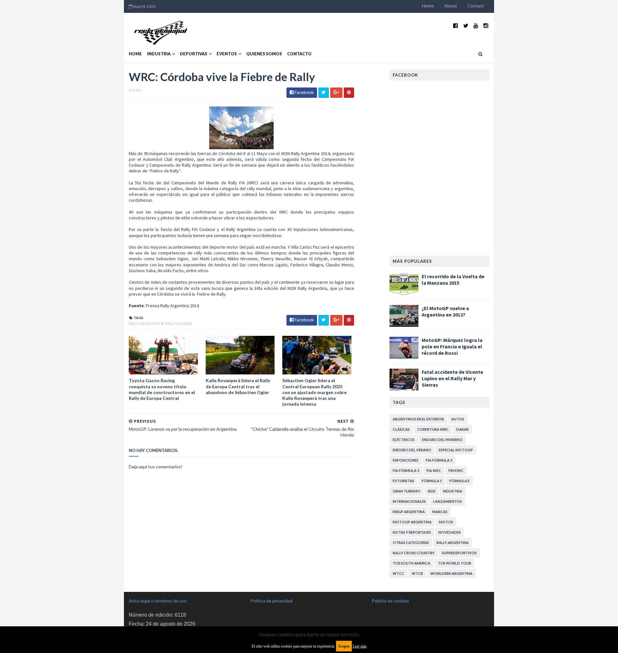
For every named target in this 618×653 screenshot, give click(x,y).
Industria (159, 53)
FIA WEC (433, 470)
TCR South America (411, 563)
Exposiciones (405, 460)
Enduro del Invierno (442, 439)
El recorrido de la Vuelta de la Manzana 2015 (453, 279)
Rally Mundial (178, 323)
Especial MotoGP (456, 450)
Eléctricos (404, 439)
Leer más (360, 646)
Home (428, 5)
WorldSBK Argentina (451, 573)
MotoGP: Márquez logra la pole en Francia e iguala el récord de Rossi (452, 346)
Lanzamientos (447, 501)
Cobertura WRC (433, 429)
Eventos (227, 53)
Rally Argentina (144, 323)
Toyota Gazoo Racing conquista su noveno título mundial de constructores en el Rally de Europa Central (162, 389)
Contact (475, 5)
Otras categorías (411, 542)
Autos (457, 419)
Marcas (439, 512)
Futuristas (403, 481)
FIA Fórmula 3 (406, 470)
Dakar (462, 429)
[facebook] (455, 25)
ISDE (431, 491)
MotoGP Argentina (412, 522)
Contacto (299, 53)
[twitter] (465, 25)
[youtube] (476, 25)
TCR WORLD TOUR (454, 563)
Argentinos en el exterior (418, 419)
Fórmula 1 (432, 481)
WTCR (417, 573)
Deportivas (193, 53)
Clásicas (401, 429)
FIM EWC (456, 470)
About (450, 5)
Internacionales (409, 501)
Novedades (449, 532)
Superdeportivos (459, 553)
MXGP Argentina (409, 512)
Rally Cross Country (414, 553)
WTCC (398, 573)
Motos (446, 522)
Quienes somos (264, 53)
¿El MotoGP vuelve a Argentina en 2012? (445, 311)
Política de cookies (390, 600)
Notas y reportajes (412, 532)
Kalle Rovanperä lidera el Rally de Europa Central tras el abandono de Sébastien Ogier (238, 386)
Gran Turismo (406, 491)
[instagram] (485, 25)
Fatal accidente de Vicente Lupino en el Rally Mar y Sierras (452, 378)
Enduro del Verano (412, 450)
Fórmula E (459, 481)
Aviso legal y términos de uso (158, 600)
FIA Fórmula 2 (439, 460)
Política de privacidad (271, 600)
